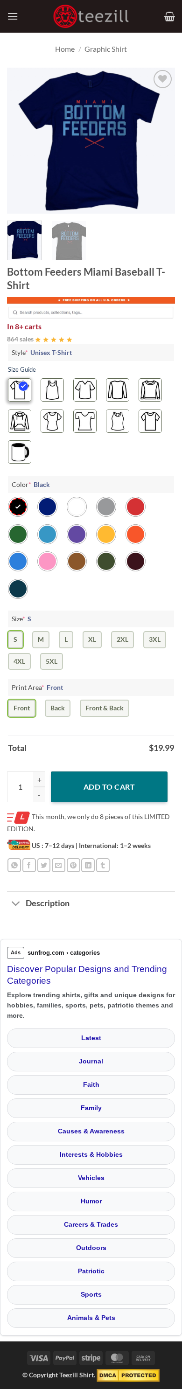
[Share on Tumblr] (103, 865)
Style (42, 352)
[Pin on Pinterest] (73, 865)
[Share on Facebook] (29, 865)
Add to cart (109, 786)
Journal (91, 1061)
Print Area (37, 687)
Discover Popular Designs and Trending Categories (87, 975)
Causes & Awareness (91, 1131)
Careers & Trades (91, 1224)
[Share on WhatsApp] (14, 865)
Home (65, 48)
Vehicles (91, 1177)
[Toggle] (16, 904)
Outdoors (91, 1247)
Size (21, 619)
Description (48, 903)
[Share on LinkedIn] (88, 865)
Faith (91, 1084)
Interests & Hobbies (91, 1154)
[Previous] (22, 140)
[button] (12, 16)
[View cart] (169, 16)
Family (91, 1107)
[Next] (160, 140)
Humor (91, 1201)
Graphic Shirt (105, 48)
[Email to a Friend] (58, 865)
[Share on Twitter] (44, 865)
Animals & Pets (91, 1317)
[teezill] (91, 16)
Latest (91, 1038)
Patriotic (91, 1271)
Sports (91, 1294)
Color (31, 484)
